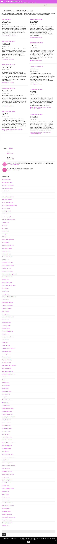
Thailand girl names (6, 500)
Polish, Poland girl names (7, 445)
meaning (12, 35)
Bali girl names (5, 228)
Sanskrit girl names (6, 468)
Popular (5, 148)
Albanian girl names (6, 191)
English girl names (6, 19)
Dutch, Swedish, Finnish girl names (9, 274)
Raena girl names (5, 451)
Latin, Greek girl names (6, 391)
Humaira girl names (6, 345)
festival (36, 108)
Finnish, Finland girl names (7, 302)
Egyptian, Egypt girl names (7, 276)
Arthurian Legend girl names (8, 216)
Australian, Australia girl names (8, 219)
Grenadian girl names (6, 322)
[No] (55, 540)
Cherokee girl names (6, 254)
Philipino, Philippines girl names (8, 442)
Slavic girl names (5, 477)
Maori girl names (5, 397)
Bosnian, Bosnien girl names (8, 239)
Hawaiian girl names (6, 325)
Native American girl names (7, 408)
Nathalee (7, 91)
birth (32, 107)
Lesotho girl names (6, 394)
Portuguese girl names (6, 448)
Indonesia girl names (6, 354)
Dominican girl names (6, 268)
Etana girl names (5, 291)
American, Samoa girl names (8, 196)
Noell (5, 114)
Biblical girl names (5, 236)
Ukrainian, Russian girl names (8, 505)
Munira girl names (5, 402)
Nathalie (6, 67)
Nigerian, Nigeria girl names (7, 414)
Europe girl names (5, 294)
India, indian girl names (6, 351)
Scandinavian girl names (7, 471)
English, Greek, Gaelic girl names (8, 285)
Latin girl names (5, 388)
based (4, 35)
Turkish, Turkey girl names (7, 502)
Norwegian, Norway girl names (8, 417)
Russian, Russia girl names (7, 462)
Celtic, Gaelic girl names (7, 248)
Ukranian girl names (6, 508)
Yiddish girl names (5, 525)
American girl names (6, 193)
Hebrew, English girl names (7, 331)
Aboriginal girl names (6, 179)
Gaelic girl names (5, 311)
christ (36, 37)
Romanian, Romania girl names (8, 457)
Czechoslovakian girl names (7, 262)
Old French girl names (6, 422)
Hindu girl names (5, 339)
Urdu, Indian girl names (7, 514)
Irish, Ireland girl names (7, 359)
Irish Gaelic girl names (6, 357)
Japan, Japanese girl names (7, 371)
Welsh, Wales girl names (7, 520)
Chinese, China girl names (7, 256)
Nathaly (34, 45)
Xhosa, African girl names (7, 522)
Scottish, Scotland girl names (8, 474)
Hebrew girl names (6, 328)
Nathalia (35, 69)
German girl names (6, 314)
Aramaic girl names (6, 208)
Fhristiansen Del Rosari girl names (9, 296)
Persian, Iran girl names (7, 437)
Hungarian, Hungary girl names (8, 348)
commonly (48, 107)
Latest (11, 148)
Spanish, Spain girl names (36, 19)
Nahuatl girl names (6, 405)
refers (39, 108)
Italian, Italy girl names (6, 368)
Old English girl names (6, 419)
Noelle (34, 117)
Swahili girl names (5, 485)
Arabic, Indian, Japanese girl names (9, 205)
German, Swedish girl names (8, 316)
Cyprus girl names (5, 259)
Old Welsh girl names (6, 431)
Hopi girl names (5, 342)
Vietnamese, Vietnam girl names (8, 517)
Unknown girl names (6, 511)
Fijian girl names (5, 299)
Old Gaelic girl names (6, 425)
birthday (8, 35)
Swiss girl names (5, 491)
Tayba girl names (5, 494)
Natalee (6, 44)
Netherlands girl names (7, 411)
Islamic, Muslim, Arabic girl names (9, 365)
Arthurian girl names (6, 213)
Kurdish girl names (6, 385)
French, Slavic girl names (7, 308)
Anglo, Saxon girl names (7, 199)
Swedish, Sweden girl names (8, 488)
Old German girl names (7, 428)
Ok (28, 541)
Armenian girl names (6, 211)
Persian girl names (5, 434)
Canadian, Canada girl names (8, 245)
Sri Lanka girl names (6, 482)
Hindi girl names (5, 334)
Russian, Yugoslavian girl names (8, 465)
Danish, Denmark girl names (8, 265)
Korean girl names (5, 382)
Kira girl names (5, 379)
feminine (32, 108)
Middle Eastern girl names (7, 399)
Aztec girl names (5, 222)
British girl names (5, 242)
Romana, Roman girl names (7, 454)
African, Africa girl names (7, 182)
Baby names (4, 225)
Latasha (6, 22)
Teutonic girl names (6, 497)
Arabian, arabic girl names (7, 202)
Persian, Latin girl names (7, 439)
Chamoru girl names (6, 251)
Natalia (34, 22)
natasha (16, 35)
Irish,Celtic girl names (6, 362)
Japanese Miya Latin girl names (8, 374)
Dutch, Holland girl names (7, 271)
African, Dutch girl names (7, 188)
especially (40, 37)
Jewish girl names (5, 377)
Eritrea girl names (5, 288)
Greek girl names (5, 319)
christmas (40, 107)
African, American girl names (8, 185)
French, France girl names (8, 41)
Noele (33, 92)
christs (44, 107)
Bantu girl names (5, 231)
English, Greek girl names (7, 282)
